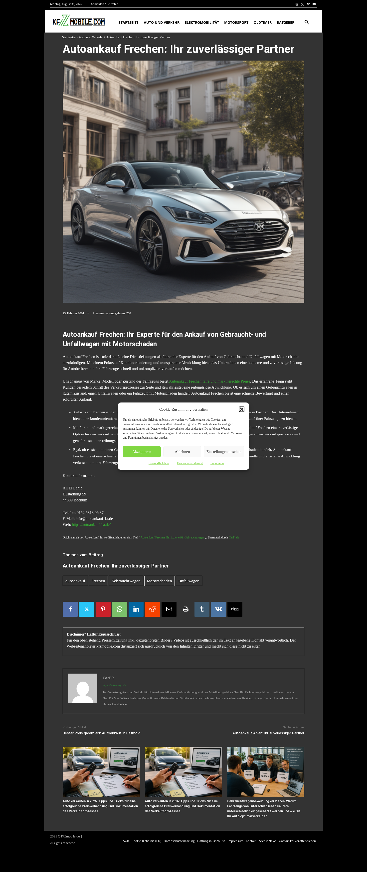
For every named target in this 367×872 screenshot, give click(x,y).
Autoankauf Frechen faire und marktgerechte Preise (209, 381)
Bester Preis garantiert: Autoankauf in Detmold (101, 733)
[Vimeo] (308, 4)
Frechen (98, 580)
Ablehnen (182, 452)
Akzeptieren (141, 452)
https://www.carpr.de (114, 685)
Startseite (69, 37)
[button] (241, 409)
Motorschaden (159, 580)
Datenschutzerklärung (190, 463)
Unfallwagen (189, 580)
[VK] (218, 609)
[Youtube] (314, 4)
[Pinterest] (103, 609)
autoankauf (75, 580)
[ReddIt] (152, 609)
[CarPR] (82, 691)
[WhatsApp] (119, 609)
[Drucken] (185, 609)
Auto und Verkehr (91, 37)
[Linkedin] (136, 609)
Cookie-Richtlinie (159, 463)
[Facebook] (291, 4)
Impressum (217, 463)
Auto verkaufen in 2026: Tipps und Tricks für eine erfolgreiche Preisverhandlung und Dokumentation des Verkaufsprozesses (100, 806)
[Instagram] (297, 4)
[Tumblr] (201, 609)
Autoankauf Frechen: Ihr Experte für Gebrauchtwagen (172, 537)
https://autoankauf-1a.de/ (91, 524)
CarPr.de (234, 537)
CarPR (108, 677)
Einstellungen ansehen (223, 452)
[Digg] (234, 609)
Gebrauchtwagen (126, 580)
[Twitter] (303, 4)
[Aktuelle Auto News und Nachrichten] (78, 21)
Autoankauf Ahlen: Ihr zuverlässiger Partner (268, 733)
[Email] (169, 609)
